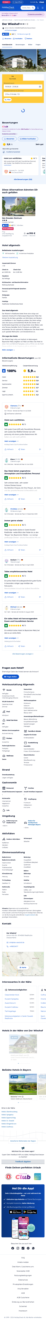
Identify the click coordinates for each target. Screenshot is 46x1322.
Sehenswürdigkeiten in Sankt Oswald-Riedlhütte (19, 1017)
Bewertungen (20, 44)
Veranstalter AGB (23, 1271)
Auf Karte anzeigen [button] (11, 30)
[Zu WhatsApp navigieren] (33, 1248)
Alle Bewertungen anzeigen (22, 654)
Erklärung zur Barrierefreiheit (23, 1302)
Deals (5, 2)
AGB (23, 1293)
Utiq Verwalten (23, 1289)
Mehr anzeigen (7, 350)
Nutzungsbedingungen (23, 1275)
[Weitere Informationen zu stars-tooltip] (27, 24)
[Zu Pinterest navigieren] (28, 1248)
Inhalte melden (23, 1262)
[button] (18, 60)
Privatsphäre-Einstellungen (23, 1284)
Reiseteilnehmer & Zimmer (14, 91)
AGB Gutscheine (23, 1298)
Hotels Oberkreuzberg (9, 1112)
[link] (38, 8)
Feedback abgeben (23, 1161)
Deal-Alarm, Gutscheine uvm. (23, 1267)
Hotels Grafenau (7, 1127)
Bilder (30, 44)
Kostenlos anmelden (35, 14)
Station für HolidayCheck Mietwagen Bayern (34, 822)
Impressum (23, 1311)
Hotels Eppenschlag (8, 1118)
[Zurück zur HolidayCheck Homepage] (8, 7)
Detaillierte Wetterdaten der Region (23, 1141)
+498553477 (14, 946)
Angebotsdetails (30, 915)
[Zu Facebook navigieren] (12, 1248)
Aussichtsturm (10, 1003)
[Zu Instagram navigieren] (18, 1248)
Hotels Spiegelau (7, 1115)
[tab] (12, 77)
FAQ (23, 1258)
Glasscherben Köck (12, 995)
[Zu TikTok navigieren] (23, 1248)
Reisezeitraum (9, 83)
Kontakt (33, 2)
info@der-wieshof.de (16, 942)
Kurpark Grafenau (11, 1007)
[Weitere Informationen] (24, 233)
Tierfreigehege (10, 1011)
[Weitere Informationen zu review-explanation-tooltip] (29, 34)
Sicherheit (23, 1306)
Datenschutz (23, 1280)
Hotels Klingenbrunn (8, 1124)
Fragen (38, 44)
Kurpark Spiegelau (12, 999)
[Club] (14, 15)
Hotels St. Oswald (7, 1121)
